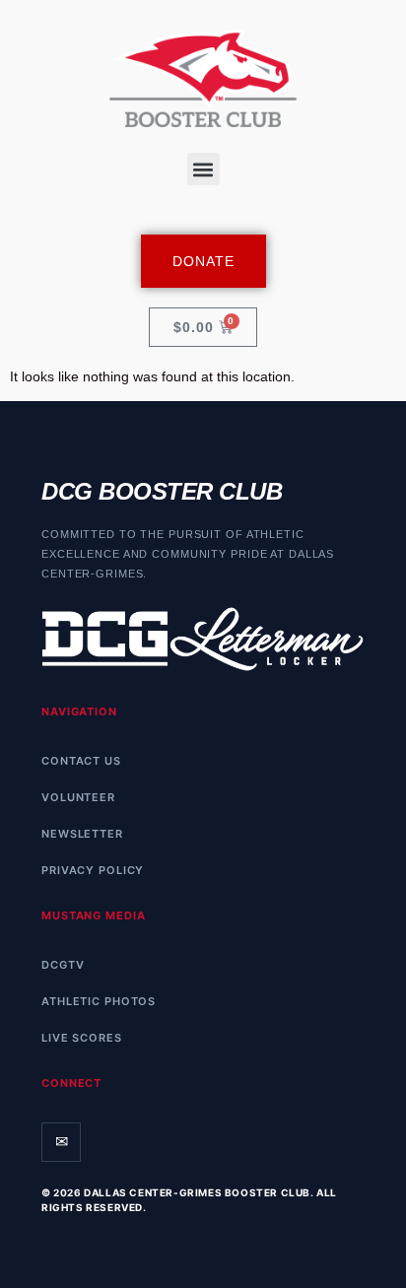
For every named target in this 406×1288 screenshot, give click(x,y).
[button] (203, 169)
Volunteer (78, 797)
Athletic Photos (98, 1001)
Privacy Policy (92, 870)
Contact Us (81, 761)
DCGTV (62, 965)
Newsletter (82, 834)
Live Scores (81, 1038)
